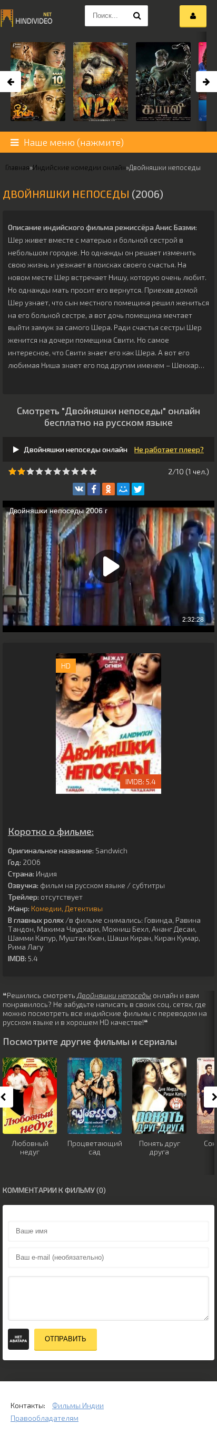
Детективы (84, 908)
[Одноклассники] (108, 489)
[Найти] (137, 15)
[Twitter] (138, 489)
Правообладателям (44, 1417)
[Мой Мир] (123, 489)
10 (92, 471)
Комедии (46, 908)
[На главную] (26, 16)
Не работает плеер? (169, 449)
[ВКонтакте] (79, 489)
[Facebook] (93, 489)
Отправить (65, 1339)
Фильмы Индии (78, 1405)
